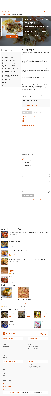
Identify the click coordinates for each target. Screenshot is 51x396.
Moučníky (12, 244)
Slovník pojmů (6, 355)
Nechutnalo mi (39, 112)
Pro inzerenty (8, 386)
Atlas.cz (19, 392)
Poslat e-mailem (28, 121)
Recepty (8, 14)
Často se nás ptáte (9, 384)
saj (10, 325)
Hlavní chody (25, 303)
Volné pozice (31, 353)
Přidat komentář (29, 195)
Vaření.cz (3, 14)
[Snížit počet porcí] (13, 50)
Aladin (11, 316)
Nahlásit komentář (28, 167)
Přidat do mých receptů (30, 116)
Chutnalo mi (28, 112)
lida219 (28, 316)
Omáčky (11, 280)
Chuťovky (12, 253)
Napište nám (32, 371)
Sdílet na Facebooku (29, 123)
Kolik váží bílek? (28, 103)
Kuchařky (5, 348)
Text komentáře (26, 180)
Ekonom (5, 369)
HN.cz (4, 367)
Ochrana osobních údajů (34, 348)
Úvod (4, 342)
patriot (44, 316)
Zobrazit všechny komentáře (35, 199)
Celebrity (5, 375)
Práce (4, 378)
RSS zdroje (7, 389)
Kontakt (5, 357)
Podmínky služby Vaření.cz (34, 342)
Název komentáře (26, 173)
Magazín (5, 351)
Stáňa (28, 109)
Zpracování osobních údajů (34, 351)
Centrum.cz (12, 392)
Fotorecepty (6, 346)
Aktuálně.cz (6, 364)
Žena (4, 371)
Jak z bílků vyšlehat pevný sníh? (31, 105)
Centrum (5, 373)
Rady (4, 353)
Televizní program (7, 380)
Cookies (30, 344)
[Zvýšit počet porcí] (20, 50)
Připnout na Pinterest (29, 125)
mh (43, 325)
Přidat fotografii (13, 36)
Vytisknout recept (28, 118)
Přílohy (11, 271)
